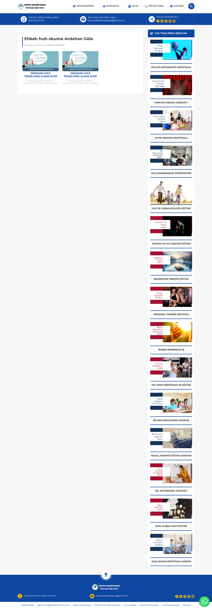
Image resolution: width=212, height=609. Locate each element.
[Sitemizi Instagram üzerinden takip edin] (166, 21)
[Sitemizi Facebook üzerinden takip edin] (158, 21)
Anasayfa (28, 45)
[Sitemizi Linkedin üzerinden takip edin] (170, 21)
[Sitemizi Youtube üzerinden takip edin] (174, 21)
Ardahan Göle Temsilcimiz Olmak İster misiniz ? (40, 76)
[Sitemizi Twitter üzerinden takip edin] (162, 21)
